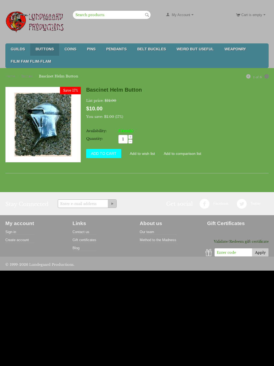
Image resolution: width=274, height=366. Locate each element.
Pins (91, 49)
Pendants (116, 49)
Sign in (10, 232)
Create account (17, 240)
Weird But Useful (195, 49)
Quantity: (94, 138)
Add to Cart (103, 153)
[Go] (112, 204)
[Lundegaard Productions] (36, 22)
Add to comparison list (182, 153)
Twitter (255, 204)
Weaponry (235, 49)
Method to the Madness (158, 240)
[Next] (266, 77)
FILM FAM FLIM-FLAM (31, 61)
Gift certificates (84, 240)
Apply (260, 252)
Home (10, 76)
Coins (70, 49)
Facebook (220, 204)
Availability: (96, 131)
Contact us (81, 232)
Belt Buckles (151, 49)
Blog (76, 248)
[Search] (147, 15)
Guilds (18, 49)
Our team (147, 232)
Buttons (45, 49)
